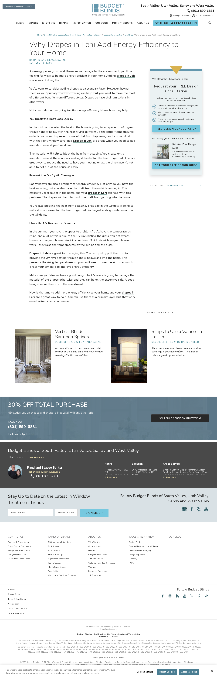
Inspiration (175, 185)
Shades (33, 23)
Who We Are (94, 542)
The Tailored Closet (56, 567)
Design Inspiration (137, 554)
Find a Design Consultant (19, 546)
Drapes (63, 23)
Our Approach (94, 546)
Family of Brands (59, 537)
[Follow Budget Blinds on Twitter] (191, 596)
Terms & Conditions (17, 599)
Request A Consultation (18, 542)
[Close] (211, 670)
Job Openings (94, 575)
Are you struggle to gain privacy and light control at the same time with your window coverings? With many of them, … (79, 351)
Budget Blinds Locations (19, 550)
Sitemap (11, 589)
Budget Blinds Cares (97, 554)
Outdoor (101, 23)
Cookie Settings (145, 671)
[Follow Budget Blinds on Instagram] (170, 596)
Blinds (20, 23)
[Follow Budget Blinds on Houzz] (177, 596)
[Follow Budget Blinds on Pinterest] (199, 596)
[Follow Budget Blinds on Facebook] (191, 509)
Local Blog (129, 35)
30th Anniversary (95, 559)
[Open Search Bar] (210, 23)
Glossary (133, 559)
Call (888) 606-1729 (17, 554)
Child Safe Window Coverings (101, 563)
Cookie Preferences (16, 613)
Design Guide (135, 542)
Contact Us (16, 537)
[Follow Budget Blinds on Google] (184, 509)
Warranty (92, 567)
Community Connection (113, 35)
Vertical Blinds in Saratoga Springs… (73, 334)
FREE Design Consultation (176, 128)
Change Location (36, 457)
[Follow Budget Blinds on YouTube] (206, 509)
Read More (112, 477)
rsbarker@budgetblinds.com (44, 471)
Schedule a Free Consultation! (180, 418)
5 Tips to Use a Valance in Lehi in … (177, 334)
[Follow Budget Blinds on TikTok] (206, 596)
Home (39, 35)
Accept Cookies (189, 671)
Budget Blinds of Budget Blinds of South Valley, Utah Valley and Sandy (72, 35)
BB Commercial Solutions (59, 542)
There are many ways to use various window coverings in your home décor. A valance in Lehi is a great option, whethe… (176, 351)
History (91, 550)
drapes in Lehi (126, 76)
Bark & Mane (53, 546)
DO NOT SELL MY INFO (18, 608)
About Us (143, 23)
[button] (179, 15)
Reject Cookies (167, 671)
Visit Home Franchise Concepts (62, 575)
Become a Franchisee (97, 571)
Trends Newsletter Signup (140, 550)
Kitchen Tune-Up (55, 554)
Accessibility (13, 604)
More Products (122, 23)
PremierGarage (54, 563)
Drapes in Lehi (82, 141)
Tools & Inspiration (141, 537)
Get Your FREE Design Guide (176, 165)
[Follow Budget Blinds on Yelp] (199, 509)
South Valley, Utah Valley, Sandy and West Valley (177, 6)
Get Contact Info (204, 15)
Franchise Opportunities (18, 6)
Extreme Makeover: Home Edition (143, 546)
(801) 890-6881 (202, 11)
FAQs (131, 563)
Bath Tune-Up (54, 550)
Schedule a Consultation (176, 23)
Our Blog (175, 537)
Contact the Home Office (19, 559)
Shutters (48, 23)
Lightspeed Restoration (58, 559)
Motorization (82, 23)
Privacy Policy (14, 594)
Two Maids (53, 571)
